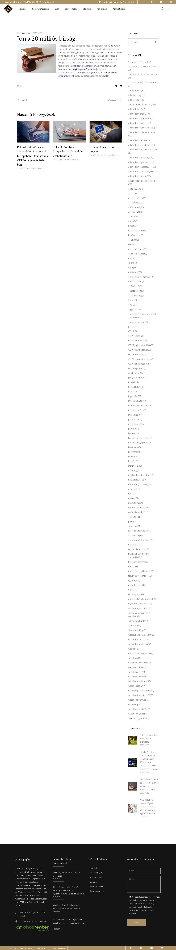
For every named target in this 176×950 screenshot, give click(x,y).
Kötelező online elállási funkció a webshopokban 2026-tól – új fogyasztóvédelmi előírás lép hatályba (68, 890)
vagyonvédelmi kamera (138, 603)
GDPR (131, 331)
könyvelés (132, 456)
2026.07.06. (56, 879)
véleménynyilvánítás (137, 621)
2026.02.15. (22, 168)
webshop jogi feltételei (138, 690)
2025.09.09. (58, 159)
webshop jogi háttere (138, 695)
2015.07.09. (38, 33)
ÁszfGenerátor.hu (97, 891)
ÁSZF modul (133, 216)
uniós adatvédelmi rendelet (140, 599)
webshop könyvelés (137, 699)
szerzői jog (133, 544)
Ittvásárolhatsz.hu (97, 877)
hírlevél (131, 382)
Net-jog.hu (94, 868)
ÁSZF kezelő (134, 207)
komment (132, 451)
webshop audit (135, 676)
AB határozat (134, 90)
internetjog (133, 414)
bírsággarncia (134, 235)
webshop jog (134, 685)
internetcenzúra (135, 410)
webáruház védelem (137, 644)
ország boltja (134, 516)
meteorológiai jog (136, 479)
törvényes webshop (137, 575)
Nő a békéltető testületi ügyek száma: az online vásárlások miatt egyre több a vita (69, 922)
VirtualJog (132, 625)
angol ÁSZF (133, 188)
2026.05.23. (56, 896)
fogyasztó (132, 309)
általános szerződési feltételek (142, 180)
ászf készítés (134, 202)
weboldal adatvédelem (138, 653)
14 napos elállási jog (137, 62)
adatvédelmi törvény (137, 176)
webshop (132, 658)
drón (130, 267)
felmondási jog (135, 295)
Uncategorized (135, 594)
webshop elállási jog (137, 681)
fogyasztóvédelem (136, 322)
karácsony (133, 447)
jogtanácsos (134, 424)
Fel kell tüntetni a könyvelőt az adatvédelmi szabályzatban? (68, 152)
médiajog (132, 470)
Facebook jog (134, 290)
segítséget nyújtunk (82, 69)
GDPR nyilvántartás (137, 354)
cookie (131, 244)
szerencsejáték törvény (138, 540)
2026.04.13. (56, 911)
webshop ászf (134, 672)
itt (112, 45)
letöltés (131, 461)
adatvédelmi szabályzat (138, 145)
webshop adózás (136, 667)
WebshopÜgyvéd (136, 718)
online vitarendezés (137, 512)
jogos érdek (133, 419)
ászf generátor (135, 198)
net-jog (131, 498)
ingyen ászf (133, 396)
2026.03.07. (56, 929)
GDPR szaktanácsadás (138, 359)
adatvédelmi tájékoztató (139, 162)
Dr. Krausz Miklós (24, 33)
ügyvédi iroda (134, 585)
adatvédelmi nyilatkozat (138, 127)
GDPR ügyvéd (134, 368)
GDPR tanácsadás (136, 363)
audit (130, 221)
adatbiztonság (134, 95)
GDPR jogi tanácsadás (138, 345)
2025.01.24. (94, 155)
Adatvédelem (59, 948)
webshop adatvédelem (138, 662)
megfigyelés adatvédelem (139, 475)
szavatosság (134, 535)
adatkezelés (133, 99)
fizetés (131, 300)
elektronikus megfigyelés (139, 276)
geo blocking (134, 373)
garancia (132, 326)
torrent (131, 566)
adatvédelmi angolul (137, 113)
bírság (131, 225)
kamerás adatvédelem (138, 438)
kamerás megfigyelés (137, 442)
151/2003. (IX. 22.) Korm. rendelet (143, 66)
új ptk (130, 589)
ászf (130, 193)
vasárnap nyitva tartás (138, 608)
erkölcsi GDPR (134, 281)
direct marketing (135, 249)
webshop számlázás (137, 709)
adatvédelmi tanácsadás (139, 166)
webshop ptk (134, 704)
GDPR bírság (134, 335)
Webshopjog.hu (96, 873)
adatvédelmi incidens (137, 123)
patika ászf (133, 521)
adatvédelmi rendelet (137, 140)
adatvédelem (134, 109)
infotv (130, 391)
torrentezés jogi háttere (139, 571)
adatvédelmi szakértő (138, 157)
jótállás (131, 428)
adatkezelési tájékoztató (139, 104)
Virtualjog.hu (95, 882)
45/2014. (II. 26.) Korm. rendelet (142, 82)
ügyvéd (131, 580)
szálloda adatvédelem (138, 530)
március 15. (133, 465)
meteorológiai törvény (138, 484)
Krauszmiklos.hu (96, 886)
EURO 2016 (133, 286)
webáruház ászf (135, 639)
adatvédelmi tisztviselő (138, 171)
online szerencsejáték (138, 507)
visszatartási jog (135, 630)
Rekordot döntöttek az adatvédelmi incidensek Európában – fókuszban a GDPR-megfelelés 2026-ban (33, 156)
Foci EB (131, 304)
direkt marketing (135, 253)
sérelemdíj (133, 526)
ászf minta (133, 212)
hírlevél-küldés (134, 387)
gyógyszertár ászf (136, 377)
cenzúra (132, 239)
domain (131, 258)
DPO (130, 263)
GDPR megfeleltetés (137, 349)
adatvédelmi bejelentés (138, 118)
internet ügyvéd (135, 400)
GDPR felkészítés (136, 340)
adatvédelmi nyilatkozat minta (141, 132)
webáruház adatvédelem (139, 634)
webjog (131, 648)
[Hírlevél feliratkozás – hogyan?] (106, 132)
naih (130, 493)
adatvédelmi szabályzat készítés (142, 149)
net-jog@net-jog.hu (125, 2)
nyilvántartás (134, 502)
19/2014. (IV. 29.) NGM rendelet (142, 74)
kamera (131, 433)
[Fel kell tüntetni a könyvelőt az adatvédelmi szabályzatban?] (69, 132)
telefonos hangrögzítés (138, 561)
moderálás (133, 489)
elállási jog (133, 272)
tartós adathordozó (137, 549)
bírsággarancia (135, 230)
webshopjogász (135, 713)
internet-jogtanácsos (137, 405)
